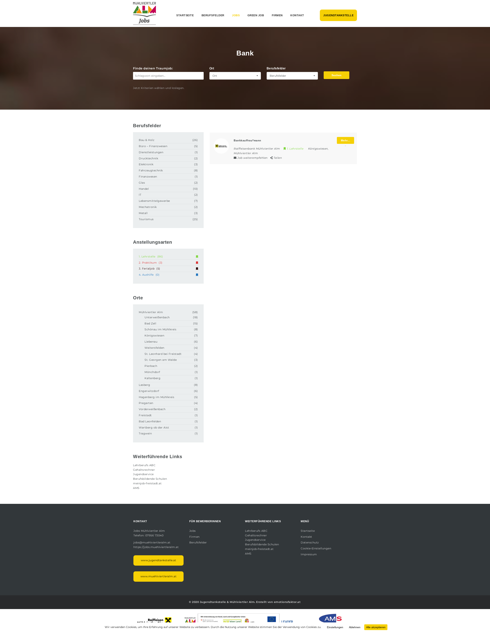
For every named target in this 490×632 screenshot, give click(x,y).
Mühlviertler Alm (151, 312)
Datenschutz (310, 542)
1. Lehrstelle (151, 256)
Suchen (336, 75)
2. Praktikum (151, 262)
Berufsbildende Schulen (150, 479)
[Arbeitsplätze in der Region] (144, 13)
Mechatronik (148, 207)
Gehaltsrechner (144, 470)
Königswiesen (154, 335)
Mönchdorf (152, 372)
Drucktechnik (148, 158)
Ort (211, 68)
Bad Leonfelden (150, 421)
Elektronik (146, 164)
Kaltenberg (152, 378)
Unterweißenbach (157, 317)
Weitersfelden (154, 347)
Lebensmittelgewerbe (154, 201)
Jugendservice (143, 474)
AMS (136, 488)
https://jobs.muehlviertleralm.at (156, 547)
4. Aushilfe (149, 274)
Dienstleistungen (151, 152)
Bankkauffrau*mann (247, 140)
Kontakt (297, 15)
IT (140, 194)
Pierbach (151, 366)
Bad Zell (150, 323)
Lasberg (144, 385)
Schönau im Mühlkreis (160, 329)
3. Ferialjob (149, 268)
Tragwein (145, 433)
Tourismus (146, 219)
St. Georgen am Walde (161, 360)
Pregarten (146, 403)
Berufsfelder (213, 15)
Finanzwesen (148, 176)
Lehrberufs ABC (144, 465)
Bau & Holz (146, 140)
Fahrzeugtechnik (151, 170)
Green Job (255, 15)
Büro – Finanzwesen (153, 146)
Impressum (309, 554)
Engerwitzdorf (149, 391)
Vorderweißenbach (152, 409)
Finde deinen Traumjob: (153, 68)
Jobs (236, 15)
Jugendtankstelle (338, 15)
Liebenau (151, 341)
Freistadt (145, 415)
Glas (142, 182)
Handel (144, 189)
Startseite (185, 15)
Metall (143, 213)
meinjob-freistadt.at (147, 483)
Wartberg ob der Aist (154, 427)
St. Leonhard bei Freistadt (163, 354)
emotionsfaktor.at (287, 602)
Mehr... (345, 140)
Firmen (277, 15)
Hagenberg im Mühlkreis (156, 397)
